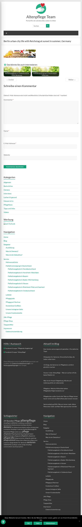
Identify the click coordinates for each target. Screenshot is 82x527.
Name (6, 131)
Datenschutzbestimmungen (21, 363)
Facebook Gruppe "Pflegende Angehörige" (19, 348)
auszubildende (28, 423)
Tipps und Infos (9, 208)
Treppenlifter (8, 325)
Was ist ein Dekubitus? (14, 255)
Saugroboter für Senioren (18, 442)
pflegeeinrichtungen (9, 436)
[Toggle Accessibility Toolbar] (3, 522)
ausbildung (21, 423)
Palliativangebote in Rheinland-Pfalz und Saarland (26, 287)
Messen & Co (8, 201)
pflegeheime (32, 436)
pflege (25, 431)
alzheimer (14, 423)
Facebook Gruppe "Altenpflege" (15, 352)
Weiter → (72, 80)
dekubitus (29, 425)
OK (28, 523)
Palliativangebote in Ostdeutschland (21, 291)
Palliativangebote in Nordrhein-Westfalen (23, 272)
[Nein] (79, 521)
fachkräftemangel (29, 429)
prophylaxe (7, 442)
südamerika (7, 444)
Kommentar (8, 100)
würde (19, 444)
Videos (6, 212)
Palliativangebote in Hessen (18, 283)
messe (20, 432)
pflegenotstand (9, 440)
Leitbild (8, 295)
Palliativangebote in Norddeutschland (22, 269)
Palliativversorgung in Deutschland (18, 266)
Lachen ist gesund (10, 197)
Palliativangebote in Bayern (18, 276)
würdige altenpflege (26, 444)
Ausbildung (10, 248)
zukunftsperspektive (17, 446)
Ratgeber (7, 244)
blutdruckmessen (16, 425)
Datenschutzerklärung (14, 331)
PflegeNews (8, 205)
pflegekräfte (9, 438)
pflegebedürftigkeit (28, 434)
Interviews (7, 194)
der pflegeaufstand (17, 427)
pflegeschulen (19, 440)
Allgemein (7, 182)
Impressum (8, 328)
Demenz (7, 190)
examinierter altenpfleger (10, 429)
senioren (31, 442)
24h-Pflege (8, 317)
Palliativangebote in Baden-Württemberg (23, 280)
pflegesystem (33, 440)
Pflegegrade (10, 298)
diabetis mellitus (26, 427)
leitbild (16, 432)
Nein (38, 523)
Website (7, 155)
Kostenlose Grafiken (13, 306)
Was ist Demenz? (12, 251)
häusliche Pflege (9, 432)
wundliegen (15, 444)
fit (35, 429)
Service (6, 259)
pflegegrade (17, 436)
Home (6, 237)
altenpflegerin (7, 423)
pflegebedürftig (9, 434)
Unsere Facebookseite (14, 313)
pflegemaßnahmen (20, 438)
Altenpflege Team (41, 16)
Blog (5, 241)
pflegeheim (24, 436)
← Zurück (10, 80)
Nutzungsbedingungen (11, 365)
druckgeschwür (35, 427)
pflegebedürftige (18, 434)
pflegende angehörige (30, 438)
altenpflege (28, 420)
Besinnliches (8, 186)
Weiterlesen (50, 523)
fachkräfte (20, 429)
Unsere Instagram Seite (14, 309)
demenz (7, 427)
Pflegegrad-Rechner (13, 302)
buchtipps (23, 425)
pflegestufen (26, 440)
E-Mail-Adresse (10, 143)
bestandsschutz (8, 425)
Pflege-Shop (8, 321)
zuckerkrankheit (8, 446)
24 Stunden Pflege (12, 421)
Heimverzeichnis (12, 262)
